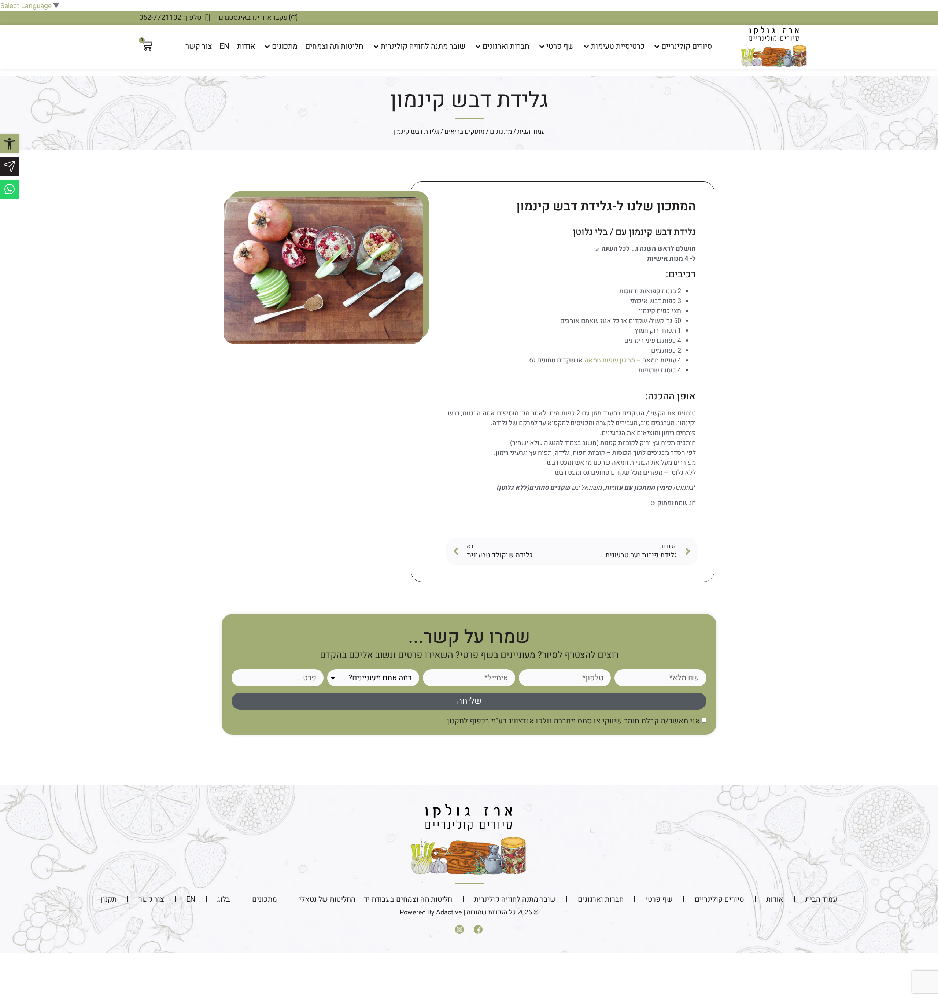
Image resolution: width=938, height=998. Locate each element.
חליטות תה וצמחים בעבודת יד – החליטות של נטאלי (375, 899)
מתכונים (285, 46)
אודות (246, 46)
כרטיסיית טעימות (618, 46)
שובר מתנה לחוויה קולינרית (423, 46)
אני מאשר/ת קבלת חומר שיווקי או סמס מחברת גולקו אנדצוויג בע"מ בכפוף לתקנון (573, 721)
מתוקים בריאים (464, 132)
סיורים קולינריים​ (686, 46)
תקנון (109, 899)
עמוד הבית (531, 132)
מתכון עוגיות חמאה (609, 360)
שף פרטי (560, 46)
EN (224, 46)
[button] (9, 143)
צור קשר (198, 46)
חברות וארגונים (506, 46)
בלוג (223, 899)
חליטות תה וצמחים (334, 46)
